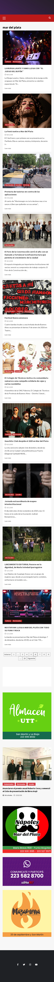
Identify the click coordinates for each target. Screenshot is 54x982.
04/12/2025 (10, 321)
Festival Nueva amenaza (16, 318)
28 (25, 658)
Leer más (8, 88)
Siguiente (31, 658)
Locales (18, 185)
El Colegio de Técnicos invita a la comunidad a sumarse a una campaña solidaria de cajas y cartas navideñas (26, 381)
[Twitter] (27, 674)
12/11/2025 (10, 571)
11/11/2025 (10, 634)
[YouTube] (27, 684)
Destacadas (17, 62)
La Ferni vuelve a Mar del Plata (19, 131)
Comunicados (10, 311)
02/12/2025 (10, 444)
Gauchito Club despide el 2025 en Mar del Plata (26, 441)
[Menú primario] (5, 18)
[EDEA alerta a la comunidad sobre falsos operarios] (27, 763)
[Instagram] (27, 679)
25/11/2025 (10, 507)
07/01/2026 (10, 198)
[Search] (49, 18)
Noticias (26, 185)
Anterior (7, 654)
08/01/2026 (10, 75)
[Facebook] (27, 669)
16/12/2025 (10, 261)
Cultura (8, 62)
